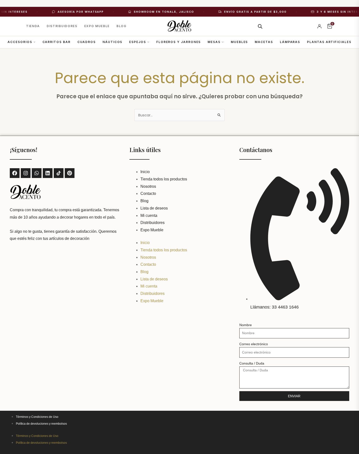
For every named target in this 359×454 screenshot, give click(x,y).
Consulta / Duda (251, 363)
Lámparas (290, 42)
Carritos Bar (56, 42)
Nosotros (148, 186)
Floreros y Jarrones (178, 42)
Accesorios (20, 42)
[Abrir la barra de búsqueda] (260, 26)
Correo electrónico (253, 344)
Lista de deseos (154, 208)
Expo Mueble (97, 26)
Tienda (33, 26)
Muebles (239, 42)
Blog (121, 26)
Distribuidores (62, 26)
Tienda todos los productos (163, 179)
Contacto (148, 193)
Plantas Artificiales (329, 42)
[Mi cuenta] (319, 26)
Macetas (264, 42)
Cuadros (86, 42)
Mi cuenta (148, 215)
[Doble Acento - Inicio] (179, 26)
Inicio (145, 172)
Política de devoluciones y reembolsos (41, 423)
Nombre (245, 325)
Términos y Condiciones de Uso (37, 417)
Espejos (137, 42)
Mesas (214, 42)
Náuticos (112, 42)
